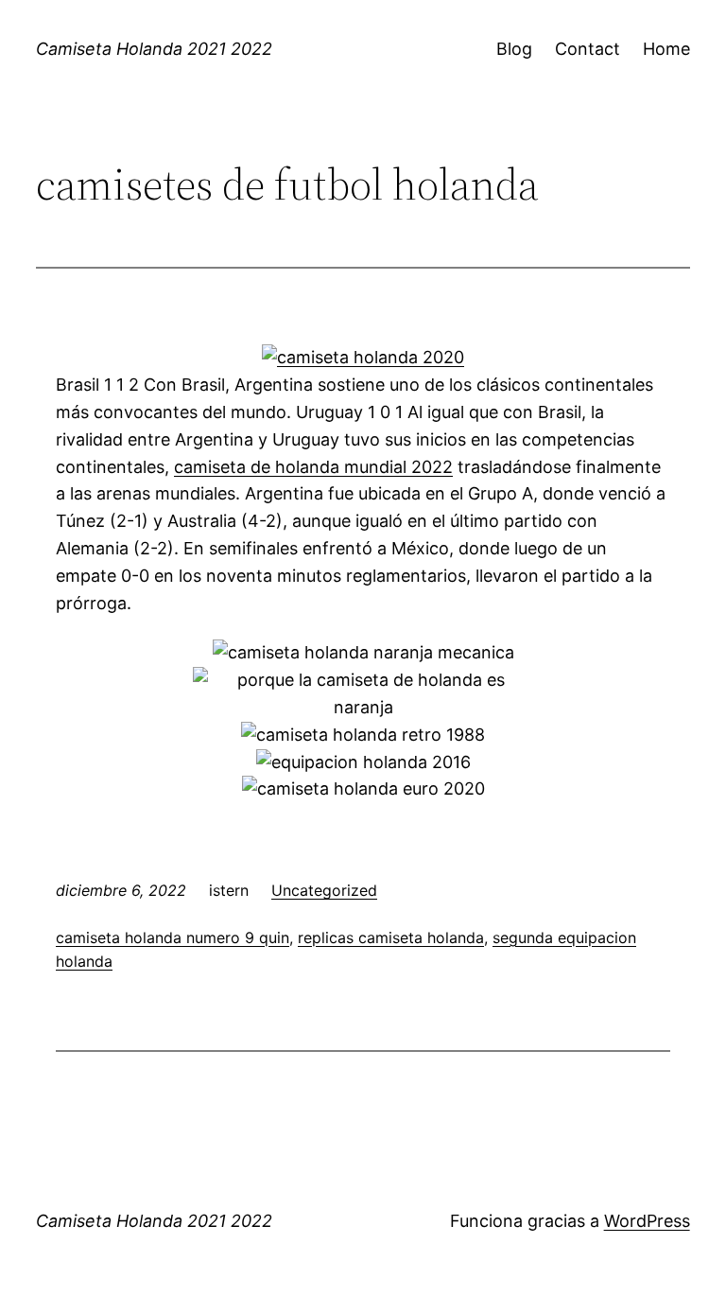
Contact (587, 49)
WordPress (647, 1221)
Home (666, 49)
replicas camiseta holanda (391, 937)
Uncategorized (324, 890)
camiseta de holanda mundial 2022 (313, 467)
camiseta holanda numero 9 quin (172, 937)
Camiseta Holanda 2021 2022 (154, 49)
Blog (514, 49)
